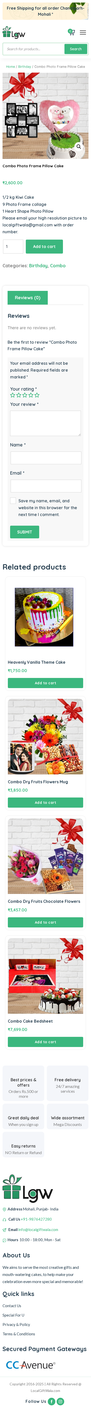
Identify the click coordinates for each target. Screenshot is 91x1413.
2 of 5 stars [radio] (18, 394)
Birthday (24, 67)
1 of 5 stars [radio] (12, 394)
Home (10, 67)
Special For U (13, 1315)
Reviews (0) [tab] (27, 298)
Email (17, 473)
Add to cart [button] (45, 683)
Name (18, 445)
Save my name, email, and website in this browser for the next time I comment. (47, 507)
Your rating (23, 389)
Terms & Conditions (19, 1334)
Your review (24, 404)
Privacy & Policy (16, 1324)
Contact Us (12, 1305)
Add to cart (44, 246)
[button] (78, 146)
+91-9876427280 (36, 1219)
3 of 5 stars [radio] (24, 394)
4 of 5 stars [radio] (30, 394)
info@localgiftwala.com (38, 1229)
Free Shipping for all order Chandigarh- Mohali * (45, 11)
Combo (58, 266)
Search (76, 49)
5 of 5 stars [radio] (36, 394)
